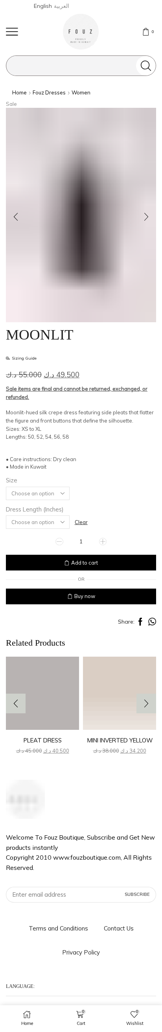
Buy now (84, 596)
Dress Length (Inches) (35, 509)
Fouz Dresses (49, 92)
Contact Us (119, 928)
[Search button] (146, 66)
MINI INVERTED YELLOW (120, 740)
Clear (81, 522)
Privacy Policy (81, 952)
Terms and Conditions (58, 928)
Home (19, 92)
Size (11, 480)
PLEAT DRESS (43, 740)
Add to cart (84, 562)
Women (81, 92)
